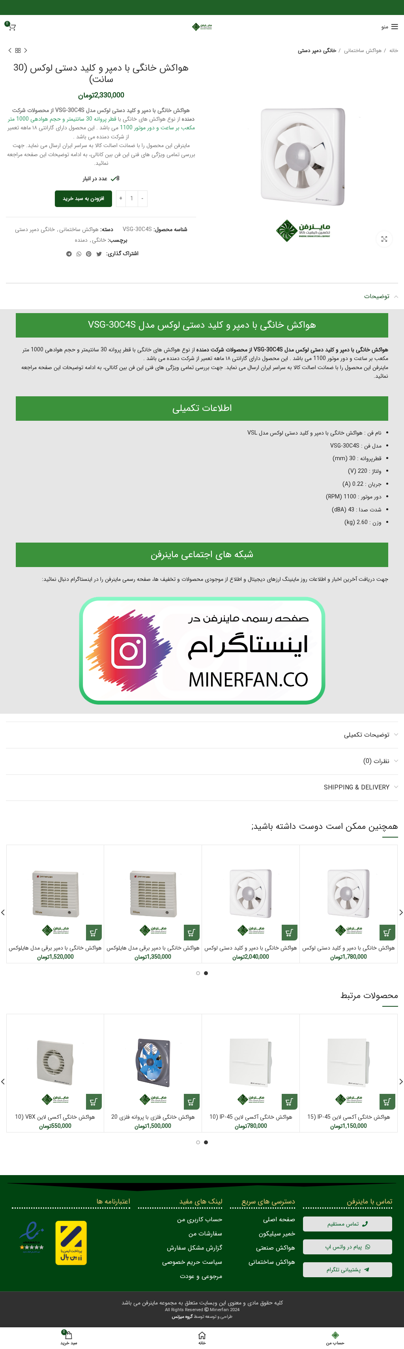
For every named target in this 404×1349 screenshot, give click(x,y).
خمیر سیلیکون (277, 1234)
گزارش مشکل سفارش (194, 1248)
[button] (387, 932)
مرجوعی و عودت (201, 1276)
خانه (393, 51)
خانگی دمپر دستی (317, 51)
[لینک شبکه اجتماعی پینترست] (89, 254)
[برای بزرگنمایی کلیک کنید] (384, 239)
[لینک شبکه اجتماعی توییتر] (99, 254)
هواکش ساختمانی (362, 51)
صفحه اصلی (279, 1219)
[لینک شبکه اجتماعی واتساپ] (79, 254)
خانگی (99, 240)
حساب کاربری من (199, 1219)
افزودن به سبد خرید (83, 198)
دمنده (81, 240)
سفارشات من (205, 1234)
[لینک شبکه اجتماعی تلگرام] (69, 254)
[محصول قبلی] (26, 51)
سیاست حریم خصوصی (192, 1262)
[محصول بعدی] (10, 51)
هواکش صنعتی (275, 1248)
